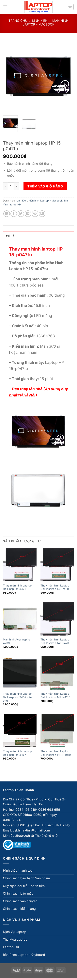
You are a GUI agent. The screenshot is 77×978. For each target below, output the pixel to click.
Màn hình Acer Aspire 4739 (16, 641)
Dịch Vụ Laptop (14, 932)
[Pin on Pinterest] (35, 213)
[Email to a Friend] (28, 213)
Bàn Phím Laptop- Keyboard (24, 955)
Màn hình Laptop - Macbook (46, 22)
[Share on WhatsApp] (6, 213)
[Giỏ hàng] (70, 7)
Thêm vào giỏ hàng (45, 186)
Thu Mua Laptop (15, 939)
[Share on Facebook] (13, 213)
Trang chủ (17, 21)
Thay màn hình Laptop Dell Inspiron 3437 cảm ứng (18, 697)
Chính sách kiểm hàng (19, 909)
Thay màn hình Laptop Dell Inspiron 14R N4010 (55, 753)
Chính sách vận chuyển (20, 901)
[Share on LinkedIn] (42, 213)
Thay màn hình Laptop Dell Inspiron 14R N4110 (55, 695)
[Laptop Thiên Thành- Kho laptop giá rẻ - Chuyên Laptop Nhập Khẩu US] (38, 7)
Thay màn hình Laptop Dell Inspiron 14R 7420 (54, 587)
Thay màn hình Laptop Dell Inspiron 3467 (17, 753)
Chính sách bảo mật (18, 893)
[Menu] (5, 7)
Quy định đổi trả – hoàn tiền (24, 886)
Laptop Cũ (11, 947)
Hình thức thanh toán (18, 870)
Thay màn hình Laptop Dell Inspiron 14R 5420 (54, 641)
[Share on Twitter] (21, 213)
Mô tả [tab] (10, 235)
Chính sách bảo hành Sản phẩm (26, 878)
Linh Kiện (40, 21)
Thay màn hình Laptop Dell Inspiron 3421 (17, 587)
